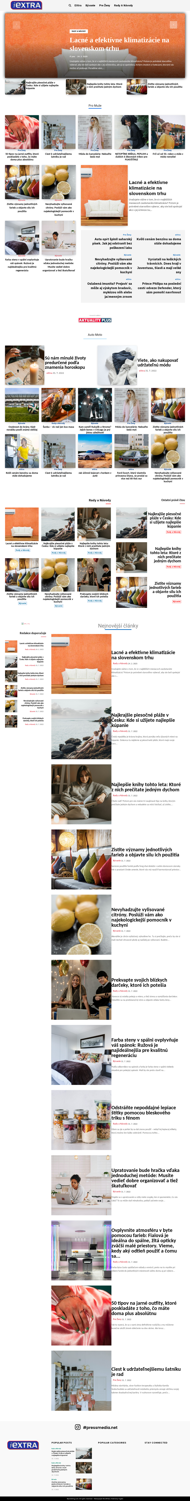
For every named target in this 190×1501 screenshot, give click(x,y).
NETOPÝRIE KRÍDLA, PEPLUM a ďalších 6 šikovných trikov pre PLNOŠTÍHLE (131, 157)
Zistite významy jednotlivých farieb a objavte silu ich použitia (165, 85)
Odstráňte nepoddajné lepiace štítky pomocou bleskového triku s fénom (143, 1113)
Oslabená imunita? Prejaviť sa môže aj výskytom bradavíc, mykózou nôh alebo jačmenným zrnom (109, 290)
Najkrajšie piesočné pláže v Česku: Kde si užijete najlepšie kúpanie (42, 85)
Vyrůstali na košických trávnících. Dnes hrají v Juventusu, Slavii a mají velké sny (159, 266)
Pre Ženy (22, 150)
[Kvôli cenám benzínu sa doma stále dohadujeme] (22, 451)
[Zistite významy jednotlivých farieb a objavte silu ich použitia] (137, 86)
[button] (70, 5)
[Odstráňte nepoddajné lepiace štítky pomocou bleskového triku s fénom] (81, 1120)
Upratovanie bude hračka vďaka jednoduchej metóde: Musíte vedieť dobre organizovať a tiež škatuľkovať (145, 1178)
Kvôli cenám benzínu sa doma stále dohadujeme (159, 241)
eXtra (177, 235)
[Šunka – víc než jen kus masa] (58, 405)
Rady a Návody (79, 31)
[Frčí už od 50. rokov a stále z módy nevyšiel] (168, 132)
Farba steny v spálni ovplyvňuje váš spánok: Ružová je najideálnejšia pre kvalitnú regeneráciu (144, 1048)
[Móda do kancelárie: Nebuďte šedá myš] (95, 132)
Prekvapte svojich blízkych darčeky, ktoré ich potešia (94, 595)
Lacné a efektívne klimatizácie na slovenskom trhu (148, 188)
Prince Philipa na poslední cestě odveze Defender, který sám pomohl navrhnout (159, 288)
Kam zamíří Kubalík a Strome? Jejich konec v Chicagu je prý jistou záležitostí (95, 430)
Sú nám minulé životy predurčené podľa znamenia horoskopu (65, 363)
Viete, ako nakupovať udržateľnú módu (158, 363)
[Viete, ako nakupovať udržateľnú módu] (117, 365)
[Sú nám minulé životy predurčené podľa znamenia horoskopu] (24, 365)
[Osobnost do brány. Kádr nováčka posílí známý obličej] (22, 405)
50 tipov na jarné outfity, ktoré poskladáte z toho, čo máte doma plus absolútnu (22, 157)
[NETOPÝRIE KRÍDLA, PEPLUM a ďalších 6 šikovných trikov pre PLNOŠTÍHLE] (131, 132)
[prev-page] (16, 25)
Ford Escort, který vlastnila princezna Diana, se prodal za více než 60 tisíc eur (131, 476)
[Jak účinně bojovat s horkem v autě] (95, 451)
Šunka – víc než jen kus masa (58, 427)
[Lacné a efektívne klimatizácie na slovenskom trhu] (104, 195)
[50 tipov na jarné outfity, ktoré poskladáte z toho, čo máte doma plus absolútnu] (22, 132)
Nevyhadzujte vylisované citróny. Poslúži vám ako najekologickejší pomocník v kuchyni (111, 266)
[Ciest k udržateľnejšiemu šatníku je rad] (58, 132)
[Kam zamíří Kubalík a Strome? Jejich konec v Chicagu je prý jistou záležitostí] (95, 405)
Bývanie (21, 200)
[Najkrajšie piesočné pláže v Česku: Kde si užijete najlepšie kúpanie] (15, 86)
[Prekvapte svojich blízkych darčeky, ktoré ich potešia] (94, 575)
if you (72, 56)
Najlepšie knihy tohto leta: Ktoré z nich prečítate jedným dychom (104, 85)
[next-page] (173, 25)
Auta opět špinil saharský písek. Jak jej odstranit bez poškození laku (112, 243)
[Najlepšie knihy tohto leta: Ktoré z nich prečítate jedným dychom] (76, 86)
